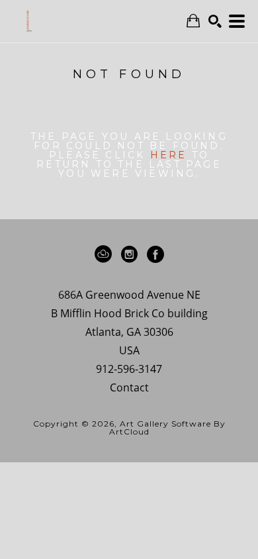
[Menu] (237, 21)
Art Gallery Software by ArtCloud (167, 427)
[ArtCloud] (105, 254)
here (168, 155)
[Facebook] (155, 254)
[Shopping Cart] (193, 20)
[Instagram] (131, 254)
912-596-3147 (129, 370)
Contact (129, 387)
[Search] (215, 21)
